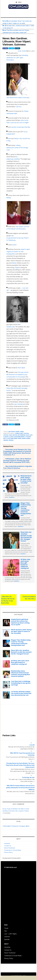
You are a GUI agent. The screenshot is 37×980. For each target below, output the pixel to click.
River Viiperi (21, 368)
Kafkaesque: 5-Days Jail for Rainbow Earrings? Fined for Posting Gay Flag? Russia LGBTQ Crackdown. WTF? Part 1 (17, 460)
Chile (10, 435)
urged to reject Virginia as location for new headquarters (18, 251)
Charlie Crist (19, 433)
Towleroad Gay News (18, 7)
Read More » (12, 497)
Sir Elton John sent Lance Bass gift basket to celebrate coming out (25, 564)
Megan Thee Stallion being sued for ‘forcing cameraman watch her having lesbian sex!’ (26, 509)
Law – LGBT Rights (10, 934)
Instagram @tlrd (24, 826)
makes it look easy (23, 97)
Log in (24, 975)
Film (5, 931)
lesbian (14, 263)
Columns (7, 936)
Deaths (15, 435)
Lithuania (28, 436)
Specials (7, 939)
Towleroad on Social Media (12, 850)
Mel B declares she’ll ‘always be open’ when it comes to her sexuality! (26, 479)
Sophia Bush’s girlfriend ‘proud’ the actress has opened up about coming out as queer (20, 621)
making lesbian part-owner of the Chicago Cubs (17, 148)
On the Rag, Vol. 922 (28, 777)
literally (8, 198)
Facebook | (15, 826)
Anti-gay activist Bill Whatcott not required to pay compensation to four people (17, 374)
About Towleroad (9, 848)
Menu (20, 2)
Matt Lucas (6, 438)
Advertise (7, 843)
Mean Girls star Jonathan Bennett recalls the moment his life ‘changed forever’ (26, 536)
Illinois (5, 436)
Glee (9, 138)
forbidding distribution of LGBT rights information (17, 58)
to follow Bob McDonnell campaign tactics (18, 388)
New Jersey (14, 438)
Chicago (26, 433)
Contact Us (7, 846)
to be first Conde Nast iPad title (20, 127)
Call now (18, 106)
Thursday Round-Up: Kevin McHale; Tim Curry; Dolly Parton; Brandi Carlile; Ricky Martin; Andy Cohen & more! (20, 765)
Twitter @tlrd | (7, 826)
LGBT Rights (11, 431)
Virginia (17, 267)
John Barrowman (11, 97)
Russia (24, 438)
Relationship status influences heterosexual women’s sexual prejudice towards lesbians (20, 673)
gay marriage (18, 404)
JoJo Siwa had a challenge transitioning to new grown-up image (21, 683)
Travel (22, 431)
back (14, 245)
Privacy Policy (8, 852)
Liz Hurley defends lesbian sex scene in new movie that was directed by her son (21, 693)
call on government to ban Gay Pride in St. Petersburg (17, 238)
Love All (32, 745)
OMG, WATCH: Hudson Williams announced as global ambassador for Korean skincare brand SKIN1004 (20, 787)
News (17, 431)
